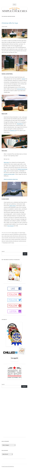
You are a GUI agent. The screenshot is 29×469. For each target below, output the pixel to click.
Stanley (23, 78)
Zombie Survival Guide (9, 174)
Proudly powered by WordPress (8, 466)
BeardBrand (20, 123)
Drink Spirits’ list (21, 89)
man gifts (6, 237)
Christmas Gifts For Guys (10, 23)
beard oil (11, 234)
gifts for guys (15, 236)
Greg (13, 242)
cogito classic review (8, 236)
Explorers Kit (13, 130)
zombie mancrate (22, 241)
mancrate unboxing (20, 237)
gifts (13, 232)
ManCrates (6, 162)
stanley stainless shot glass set (12, 241)
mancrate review (12, 237)
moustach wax (8, 239)
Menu (14, 4)
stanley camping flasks (16, 239)
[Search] (25, 254)
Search (3, 251)
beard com (7, 234)
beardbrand (16, 234)
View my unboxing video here (11, 179)
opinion (15, 232)
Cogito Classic (12, 205)
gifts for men (21, 236)
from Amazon (10, 225)
